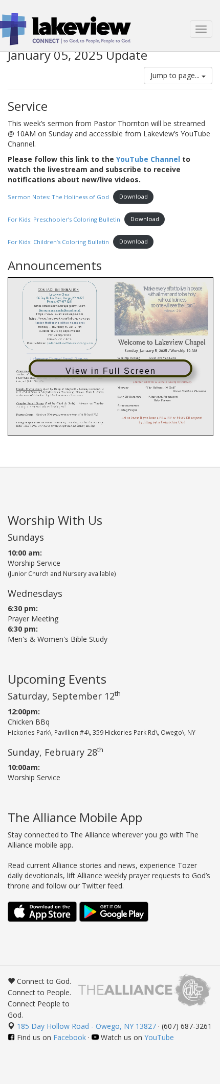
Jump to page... (176, 75)
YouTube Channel (148, 159)
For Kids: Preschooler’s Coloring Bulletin (64, 219)
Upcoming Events (57, 678)
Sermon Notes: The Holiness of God (58, 196)
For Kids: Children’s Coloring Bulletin (58, 241)
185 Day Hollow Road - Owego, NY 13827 (86, 1026)
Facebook (69, 1037)
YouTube (159, 1037)
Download (133, 196)
